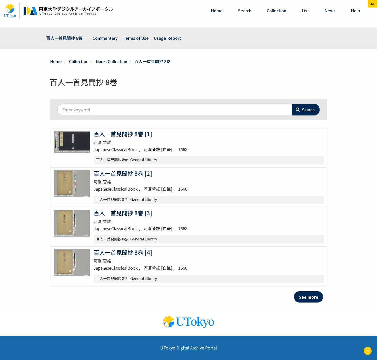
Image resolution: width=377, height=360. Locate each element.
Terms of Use (136, 38)
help (355, 10)
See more (308, 297)
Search (244, 10)
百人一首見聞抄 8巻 (64, 38)
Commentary (105, 38)
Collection (276, 10)
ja (372, 3)
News (329, 10)
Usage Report (167, 38)
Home (217, 10)
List (305, 10)
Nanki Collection (111, 61)
